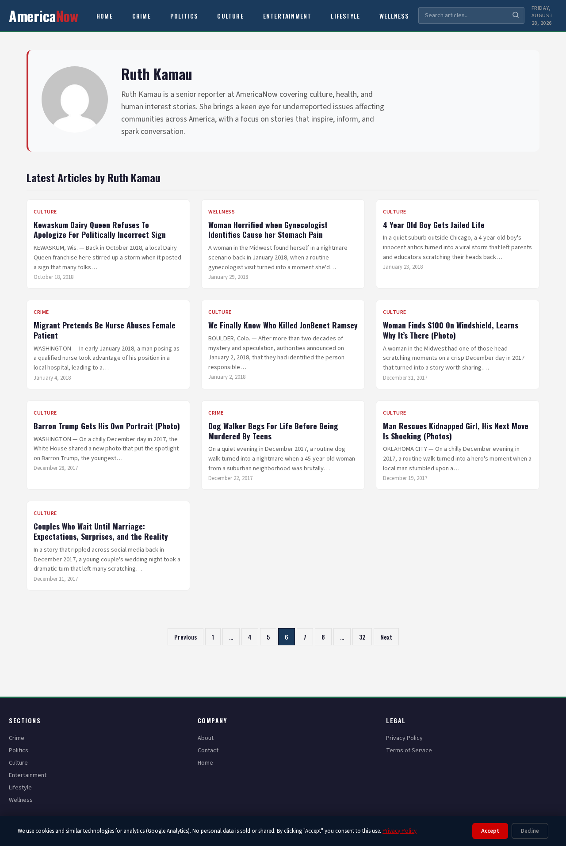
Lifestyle (345, 15)
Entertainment (287, 15)
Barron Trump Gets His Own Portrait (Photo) (107, 425)
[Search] (515, 16)
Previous (185, 636)
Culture (230, 15)
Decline (530, 831)
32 (362, 636)
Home (104, 15)
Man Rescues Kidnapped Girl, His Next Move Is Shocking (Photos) (455, 431)
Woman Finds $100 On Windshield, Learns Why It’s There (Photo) (450, 330)
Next (386, 636)
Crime (141, 15)
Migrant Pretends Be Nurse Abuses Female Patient (105, 330)
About (206, 738)
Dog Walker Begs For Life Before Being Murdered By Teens (273, 431)
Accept (490, 831)
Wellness (394, 15)
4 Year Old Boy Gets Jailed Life (434, 224)
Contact (208, 750)
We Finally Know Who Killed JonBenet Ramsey (283, 325)
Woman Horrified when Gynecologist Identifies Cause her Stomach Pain (268, 229)
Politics (184, 15)
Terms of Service (409, 750)
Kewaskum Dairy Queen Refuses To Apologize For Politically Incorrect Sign (100, 229)
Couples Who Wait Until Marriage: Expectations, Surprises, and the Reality (101, 531)
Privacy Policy (404, 738)
